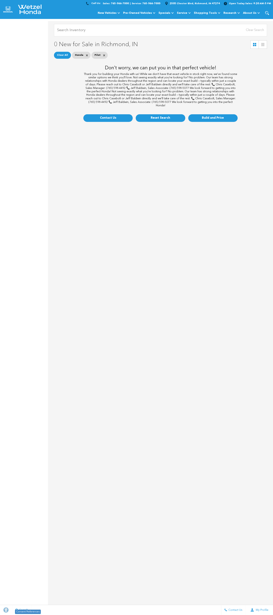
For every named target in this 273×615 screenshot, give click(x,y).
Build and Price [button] (213, 117)
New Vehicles (107, 13)
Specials (164, 13)
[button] (267, 13)
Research (229, 14)
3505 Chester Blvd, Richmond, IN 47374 (195, 3)
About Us (249, 13)
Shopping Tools (205, 13)
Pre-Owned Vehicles (137, 13)
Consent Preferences (28, 612)
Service (182, 13)
